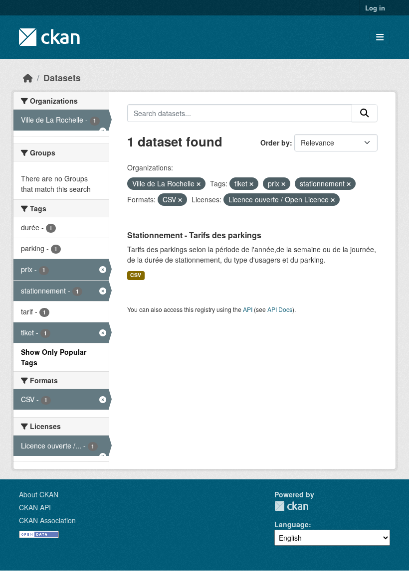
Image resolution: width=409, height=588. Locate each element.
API (247, 309)
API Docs (279, 309)
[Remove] (199, 184)
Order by (275, 142)
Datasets (62, 77)
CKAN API (35, 507)
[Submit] (365, 113)
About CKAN (38, 494)
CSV (135, 275)
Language (291, 524)
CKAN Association (47, 520)
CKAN (291, 506)
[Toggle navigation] (380, 37)
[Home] (28, 77)
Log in (375, 7)
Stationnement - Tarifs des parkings (194, 235)
